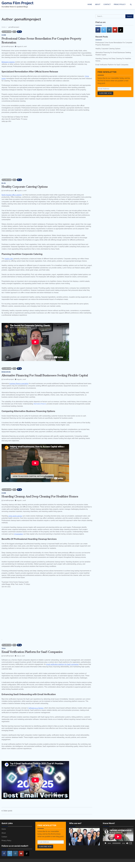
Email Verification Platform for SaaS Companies (32, 652)
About (97, 4)
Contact (107, 4)
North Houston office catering (12, 195)
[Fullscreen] (131, 843)
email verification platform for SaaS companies (62, 664)
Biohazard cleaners (8, 62)
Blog (4, 183)
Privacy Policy (120, 4)
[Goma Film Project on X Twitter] (103, 30)
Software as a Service (35, 708)
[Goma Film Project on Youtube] (114, 30)
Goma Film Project (17, 3)
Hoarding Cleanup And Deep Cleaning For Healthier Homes (40, 496)
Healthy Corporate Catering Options (25, 187)
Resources (6, 372)
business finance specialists (18, 383)
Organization (18, 534)
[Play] (106, 843)
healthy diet (9, 258)
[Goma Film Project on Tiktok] (120, 30)
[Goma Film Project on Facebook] (98, 30)
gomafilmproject (8, 46)
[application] (118, 836)
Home (90, 4)
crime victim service (15, 516)
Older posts (7, 811)
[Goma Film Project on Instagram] (109, 30)
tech (4, 648)
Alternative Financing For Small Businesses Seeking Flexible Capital (45, 375)
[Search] (130, 4)
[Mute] (127, 843)
